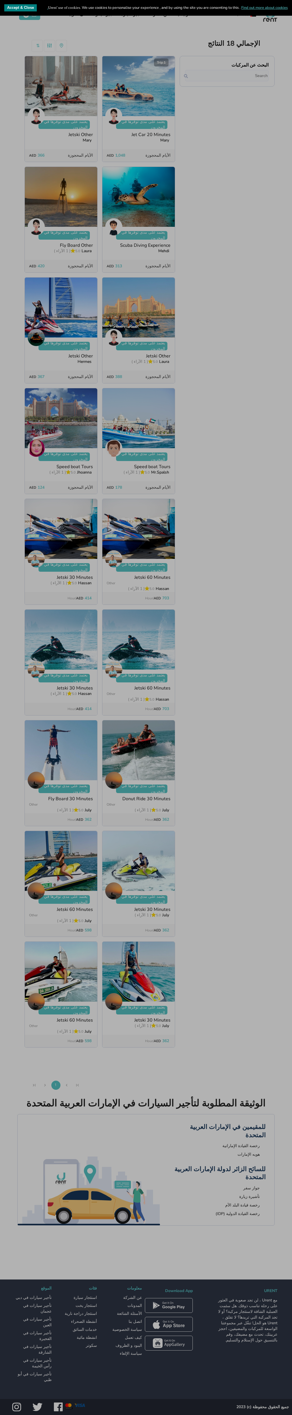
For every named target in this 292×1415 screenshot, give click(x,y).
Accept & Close (20, 7)
